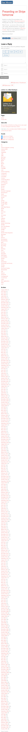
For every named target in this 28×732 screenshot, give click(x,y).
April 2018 (3, 450)
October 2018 (4, 441)
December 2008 (5, 629)
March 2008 (4, 643)
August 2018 (4, 444)
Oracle (2, 231)
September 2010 (5, 595)
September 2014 (5, 519)
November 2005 (5, 688)
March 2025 (4, 317)
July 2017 (3, 465)
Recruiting (3, 245)
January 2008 (4, 646)
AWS (2, 155)
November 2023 (5, 343)
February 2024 (4, 338)
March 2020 (4, 413)
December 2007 (5, 648)
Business (3, 166)
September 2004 (5, 711)
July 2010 (3, 598)
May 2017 (3, 468)
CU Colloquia (4, 183)
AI (1, 146)
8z (1, 144)
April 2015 (3, 508)
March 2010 (4, 605)
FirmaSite (6, 731)
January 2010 (4, 608)
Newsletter (3, 228)
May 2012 (3, 564)
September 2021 (5, 384)
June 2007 (3, 658)
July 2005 (3, 695)
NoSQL (3, 229)
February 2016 (4, 492)
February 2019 (4, 434)
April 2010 (3, 603)
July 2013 (3, 542)
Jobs (2, 216)
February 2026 (4, 299)
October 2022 (4, 363)
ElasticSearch (4, 192)
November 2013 (5, 535)
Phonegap (3, 234)
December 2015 (5, 495)
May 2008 (3, 640)
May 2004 (3, 717)
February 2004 (4, 722)
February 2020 (4, 415)
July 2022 (3, 368)
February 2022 (4, 376)
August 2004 (4, 712)
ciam (2, 170)
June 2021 (3, 389)
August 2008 (4, 635)
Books (2, 163)
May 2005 (3, 698)
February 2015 (4, 511)
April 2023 (3, 354)
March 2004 (4, 720)
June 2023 (3, 351)
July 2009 (3, 618)
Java (2, 213)
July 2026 (3, 291)
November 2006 (5, 669)
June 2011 (3, 581)
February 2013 (4, 550)
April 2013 (3, 547)
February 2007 (4, 664)
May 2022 (3, 371)
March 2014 (4, 529)
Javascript (3, 215)
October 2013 (4, 537)
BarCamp (3, 157)
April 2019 (3, 431)
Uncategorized (4, 276)
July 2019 (3, 426)
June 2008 (3, 638)
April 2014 (3, 527)
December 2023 (5, 341)
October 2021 (4, 383)
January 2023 (4, 359)
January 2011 (4, 589)
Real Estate (3, 244)
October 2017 (4, 460)
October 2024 (4, 325)
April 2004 (3, 719)
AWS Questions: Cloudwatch (18, 82)
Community (4, 173)
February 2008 (4, 645)
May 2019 (3, 429)
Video (2, 279)
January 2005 (4, 704)
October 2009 (4, 613)
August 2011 (4, 577)
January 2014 (4, 532)
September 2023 (5, 346)
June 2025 (3, 312)
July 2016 (3, 484)
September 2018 (5, 442)
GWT (2, 205)
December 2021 (5, 379)
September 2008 (5, 634)
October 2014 (4, 518)
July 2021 (3, 388)
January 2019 (4, 436)
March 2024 (4, 336)
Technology (4, 261)
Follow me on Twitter (8, 136)
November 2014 (5, 516)
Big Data (3, 158)
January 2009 (4, 627)
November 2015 (5, 497)
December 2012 (5, 553)
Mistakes (3, 221)
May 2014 (3, 526)
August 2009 (4, 616)
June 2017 (3, 466)
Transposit (3, 274)
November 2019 (5, 420)
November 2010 (5, 592)
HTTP (2, 208)
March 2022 (4, 375)
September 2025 (5, 307)
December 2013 (5, 534)
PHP (2, 236)
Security (3, 252)
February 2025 (4, 318)
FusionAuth (4, 195)
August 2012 (4, 560)
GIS (2, 199)
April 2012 (3, 566)
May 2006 (3, 679)
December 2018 (5, 437)
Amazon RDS (4, 149)
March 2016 (4, 490)
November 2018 (5, 439)
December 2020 (5, 399)
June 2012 (3, 563)
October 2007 (4, 651)
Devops (3, 186)
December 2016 (5, 476)
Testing (2, 265)
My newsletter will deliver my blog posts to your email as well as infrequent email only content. (13, 125)
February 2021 (4, 396)
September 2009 (5, 614)
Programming (4, 240)
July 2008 (3, 637)
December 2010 (5, 590)
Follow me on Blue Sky (8, 138)
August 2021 (4, 386)
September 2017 (5, 462)
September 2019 (5, 423)
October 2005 (4, 690)
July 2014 (3, 523)
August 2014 (4, 521)
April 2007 (3, 661)
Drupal (2, 189)
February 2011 (4, 587)
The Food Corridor (5, 268)
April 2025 (3, 315)
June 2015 (3, 505)
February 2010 (4, 606)
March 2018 (4, 452)
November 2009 (5, 611)
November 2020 (5, 400)
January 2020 (4, 417)
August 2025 (4, 309)
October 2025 (4, 306)
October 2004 (4, 709)
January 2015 (4, 513)
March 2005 (4, 701)
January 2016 (4, 494)
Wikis (2, 282)
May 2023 (3, 352)
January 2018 (4, 455)
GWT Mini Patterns (5, 207)
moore (12, 38)
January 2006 (4, 685)
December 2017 (5, 457)
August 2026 (4, 289)
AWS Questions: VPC (7, 85)
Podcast (3, 237)
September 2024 (5, 326)
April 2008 (3, 642)
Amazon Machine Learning (7, 147)
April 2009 (3, 622)
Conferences (4, 175)
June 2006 (3, 677)
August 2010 (4, 597)
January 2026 (4, 301)
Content (3, 178)
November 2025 (5, 304)
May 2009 (3, 621)
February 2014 (4, 531)
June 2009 (3, 619)
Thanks (3, 266)
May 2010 (3, 601)
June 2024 (3, 331)
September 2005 (5, 692)
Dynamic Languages (6, 191)
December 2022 (5, 360)
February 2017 (4, 473)
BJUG (2, 160)
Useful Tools (4, 277)
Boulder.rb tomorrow (20, 21)
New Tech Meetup (5, 226)
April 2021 (3, 392)
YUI (2, 284)
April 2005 (3, 700)
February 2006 (4, 683)
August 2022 (4, 367)
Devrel (2, 187)
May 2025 (3, 314)
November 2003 (5, 727)
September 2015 (5, 500)
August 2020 (4, 405)
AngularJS (3, 152)
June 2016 (3, 486)
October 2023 (4, 344)
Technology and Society (6, 263)
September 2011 (5, 576)
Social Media (4, 257)
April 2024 (3, 334)
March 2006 (4, 682)
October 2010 (4, 593)
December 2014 (5, 515)
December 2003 (5, 725)
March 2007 (4, 663)
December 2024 (5, 322)
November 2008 (5, 630)
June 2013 (3, 544)
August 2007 (4, 654)
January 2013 (4, 552)
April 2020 (3, 412)
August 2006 (4, 674)
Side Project (4, 255)
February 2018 (4, 454)
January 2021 (4, 397)
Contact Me (3, 119)
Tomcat (3, 273)
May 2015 (3, 507)
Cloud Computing (5, 171)
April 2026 (3, 296)
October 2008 (4, 632)
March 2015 (4, 510)
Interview (3, 212)
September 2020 (5, 404)
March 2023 (4, 355)
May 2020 (3, 410)
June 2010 (3, 600)
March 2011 (4, 585)
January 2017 (4, 474)
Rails (2, 242)
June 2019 (3, 428)
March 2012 (4, 568)
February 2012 (4, 569)
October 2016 (4, 479)
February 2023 (4, 357)
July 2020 (3, 407)
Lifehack (3, 218)
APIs (2, 154)
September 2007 (5, 653)
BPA (2, 165)
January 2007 (4, 666)
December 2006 (5, 667)
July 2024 (3, 330)
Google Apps (4, 202)
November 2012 (5, 555)
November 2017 (5, 458)
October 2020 (4, 402)
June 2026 (3, 293)
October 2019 (4, 421)
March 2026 (4, 298)
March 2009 (4, 624)
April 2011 (3, 584)
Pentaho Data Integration (7, 232)
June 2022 (3, 370)
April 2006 (3, 680)
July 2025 (3, 310)
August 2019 (4, 425)
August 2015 (4, 502)
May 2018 (3, 449)
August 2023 (4, 347)
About (2, 118)
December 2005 (5, 687)
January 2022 (4, 378)
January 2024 (4, 339)
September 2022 (5, 365)
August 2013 (4, 540)
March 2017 (4, 471)
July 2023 (3, 349)
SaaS (2, 250)
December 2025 (5, 302)
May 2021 (3, 391)
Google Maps (4, 204)
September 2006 (5, 672)
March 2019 (4, 433)
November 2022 (5, 362)
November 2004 (5, 708)
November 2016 (5, 478)
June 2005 (3, 696)
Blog (2, 162)
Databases (3, 184)
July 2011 (3, 579)
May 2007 (3, 659)
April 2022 (3, 373)
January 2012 (4, 571)
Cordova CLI (4, 181)
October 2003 (4, 729)
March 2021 (4, 394)
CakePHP (3, 168)
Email (2, 194)
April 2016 (3, 489)
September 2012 (5, 558)
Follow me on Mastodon (8, 139)
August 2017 (4, 463)
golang (2, 200)
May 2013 (3, 545)
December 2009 (5, 610)
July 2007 (3, 656)
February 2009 (4, 626)
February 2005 (4, 703)
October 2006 (4, 671)
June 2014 (3, 524)
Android (3, 150)
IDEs (2, 210)
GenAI (2, 197)
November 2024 (5, 323)
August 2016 (4, 482)
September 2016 (5, 481)
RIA (2, 247)
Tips (2, 271)
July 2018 (3, 445)
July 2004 (3, 714)
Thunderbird (4, 269)
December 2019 (5, 418)
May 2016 (3, 487)
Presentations (4, 239)
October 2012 (4, 556)
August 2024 (4, 328)
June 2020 (3, 408)
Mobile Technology (5, 223)
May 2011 (3, 582)
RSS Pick (3, 249)
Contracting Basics (5, 179)
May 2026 (3, 294)
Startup (2, 258)
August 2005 (4, 693)
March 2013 (4, 548)
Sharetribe (3, 253)
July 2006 (3, 675)
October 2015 (4, 498)
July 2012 (3, 561)
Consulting (3, 176)
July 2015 (3, 503)
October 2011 (4, 574)
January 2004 (4, 724)
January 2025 (4, 320)
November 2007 (5, 650)
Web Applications (5, 281)
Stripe (2, 260)
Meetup (3, 220)
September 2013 (5, 539)
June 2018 (3, 447)
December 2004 (5, 706)
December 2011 (5, 573)
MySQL (3, 224)
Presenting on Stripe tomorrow (13, 13)
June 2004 (3, 716)
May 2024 (3, 333)
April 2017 (3, 470)
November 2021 (5, 381)
